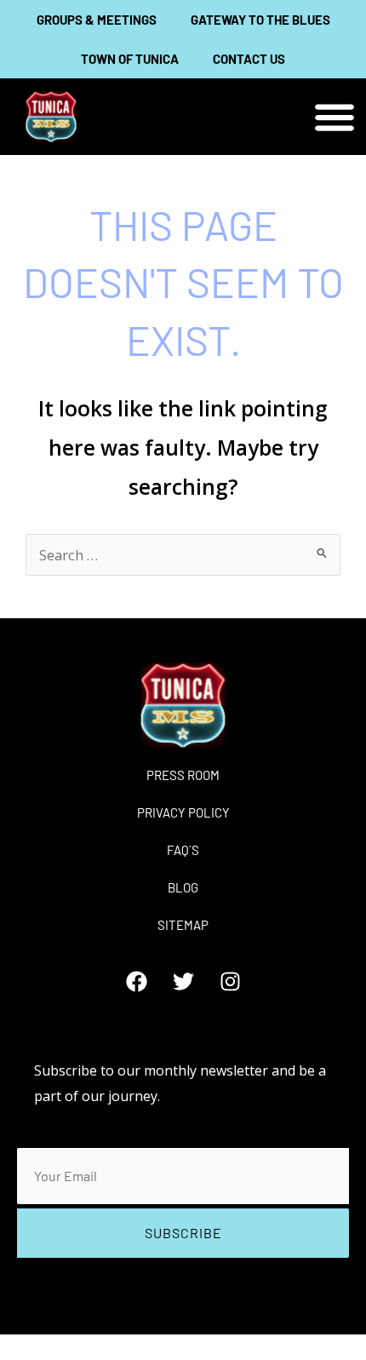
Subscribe (183, 1233)
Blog (183, 887)
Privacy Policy (183, 812)
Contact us (249, 58)
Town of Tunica (130, 58)
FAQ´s (183, 850)
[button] (334, 117)
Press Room (183, 775)
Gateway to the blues (260, 19)
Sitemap (183, 924)
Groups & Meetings (97, 19)
